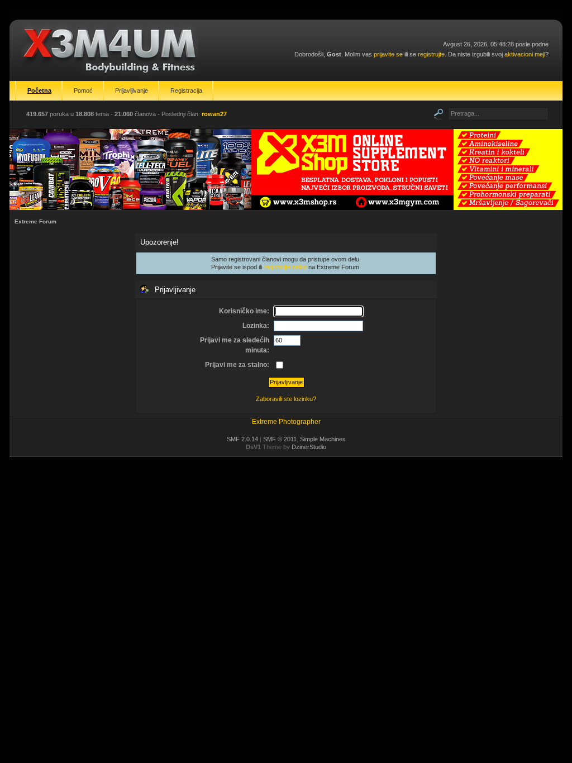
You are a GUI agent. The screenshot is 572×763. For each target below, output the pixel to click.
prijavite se (388, 54)
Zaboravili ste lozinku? (286, 398)
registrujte (431, 54)
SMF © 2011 (280, 439)
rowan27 (214, 114)
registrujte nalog (285, 267)
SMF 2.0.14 (242, 439)
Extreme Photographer (286, 422)
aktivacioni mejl (524, 54)
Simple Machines (323, 439)
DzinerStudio (309, 447)
